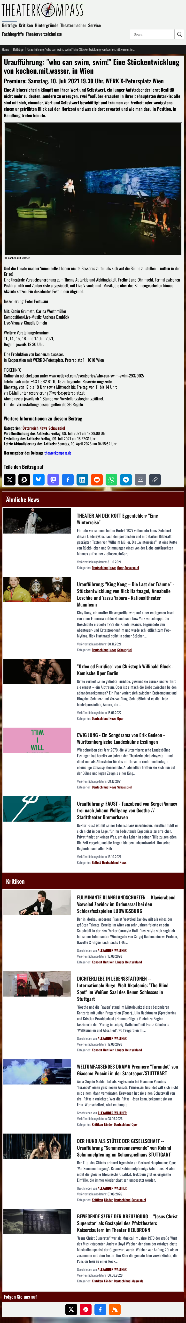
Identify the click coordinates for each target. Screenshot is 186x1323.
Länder (119, 961)
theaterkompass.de (58, 453)
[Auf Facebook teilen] (68, 479)
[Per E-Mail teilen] (140, 479)
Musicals (137, 1280)
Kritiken (26, 25)
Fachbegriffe (13, 34)
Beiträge (9, 25)
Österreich (31, 428)
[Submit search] (179, 34)
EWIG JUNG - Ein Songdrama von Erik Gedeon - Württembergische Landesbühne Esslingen (121, 738)
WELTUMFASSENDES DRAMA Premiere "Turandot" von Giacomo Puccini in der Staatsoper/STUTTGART (127, 1070)
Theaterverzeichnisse (44, 34)
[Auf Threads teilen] (24, 479)
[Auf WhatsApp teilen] (111, 479)
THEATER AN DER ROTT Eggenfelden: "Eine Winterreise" (117, 519)
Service (94, 25)
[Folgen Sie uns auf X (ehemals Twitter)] (71, 1309)
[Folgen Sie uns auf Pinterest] (86, 1309)
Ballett (96, 862)
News (43, 428)
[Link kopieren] (155, 479)
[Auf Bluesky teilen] (39, 479)
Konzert (97, 961)
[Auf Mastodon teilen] (53, 479)
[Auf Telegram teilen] (126, 479)
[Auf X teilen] (10, 479)
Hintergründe (46, 25)
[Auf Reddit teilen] (97, 479)
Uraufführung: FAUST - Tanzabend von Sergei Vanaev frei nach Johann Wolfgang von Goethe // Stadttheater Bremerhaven (127, 810)
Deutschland (100, 567)
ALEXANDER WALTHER (112, 950)
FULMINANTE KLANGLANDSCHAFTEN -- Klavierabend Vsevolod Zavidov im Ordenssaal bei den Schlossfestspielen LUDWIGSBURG (126, 904)
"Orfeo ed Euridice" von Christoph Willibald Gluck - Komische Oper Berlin (125, 670)
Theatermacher (73, 25)
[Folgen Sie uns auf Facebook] (100, 1309)
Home (5, 49)
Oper (120, 567)
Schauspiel (56, 428)
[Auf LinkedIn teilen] (82, 479)
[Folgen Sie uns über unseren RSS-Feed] (115, 1309)
